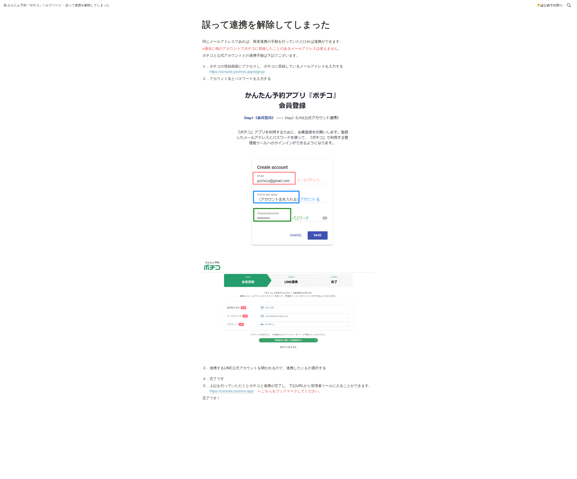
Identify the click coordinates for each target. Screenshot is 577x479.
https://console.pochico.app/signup (237, 71)
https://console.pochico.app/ (232, 391)
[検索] (568, 5)
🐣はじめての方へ (550, 5)
